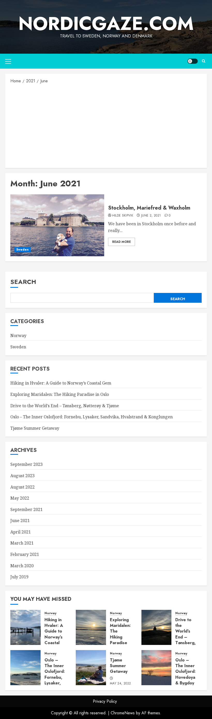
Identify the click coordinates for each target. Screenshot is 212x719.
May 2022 (19, 498)
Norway (18, 335)
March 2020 (22, 566)
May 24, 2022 (120, 684)
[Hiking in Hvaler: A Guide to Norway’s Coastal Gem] (25, 627)
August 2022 (22, 487)
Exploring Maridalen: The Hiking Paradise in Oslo (59, 394)
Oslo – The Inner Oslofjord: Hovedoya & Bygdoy (185, 671)
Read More (121, 241)
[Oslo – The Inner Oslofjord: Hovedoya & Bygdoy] (156, 667)
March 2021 (22, 543)
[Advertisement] (106, 125)
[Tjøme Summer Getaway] (91, 667)
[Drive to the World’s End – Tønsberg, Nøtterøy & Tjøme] (156, 627)
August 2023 (22, 475)
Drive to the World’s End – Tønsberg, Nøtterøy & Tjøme (64, 406)
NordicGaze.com (106, 23)
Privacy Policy (105, 701)
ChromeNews (123, 713)
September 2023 (26, 464)
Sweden (22, 249)
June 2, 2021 (151, 216)
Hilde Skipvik (122, 216)
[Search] (203, 61)
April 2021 (20, 532)
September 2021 (26, 509)
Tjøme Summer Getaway (34, 428)
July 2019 (19, 577)
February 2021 (24, 554)
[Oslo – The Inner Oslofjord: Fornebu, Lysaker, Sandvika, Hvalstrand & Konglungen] (25, 667)
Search (23, 281)
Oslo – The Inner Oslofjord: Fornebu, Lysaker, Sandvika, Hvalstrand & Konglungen (91, 417)
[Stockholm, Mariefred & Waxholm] (57, 225)
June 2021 (20, 520)
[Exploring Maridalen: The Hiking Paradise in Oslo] (91, 627)
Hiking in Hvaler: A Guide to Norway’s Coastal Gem (60, 383)
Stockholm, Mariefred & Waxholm (149, 208)
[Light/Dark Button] (192, 61)
